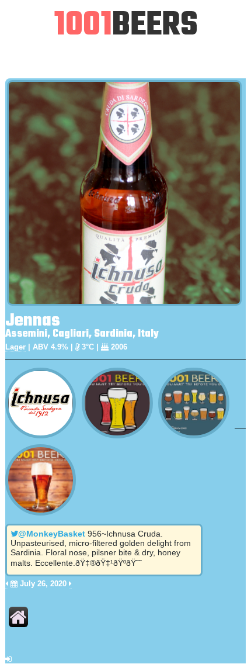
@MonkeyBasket (51, 533)
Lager (15, 347)
